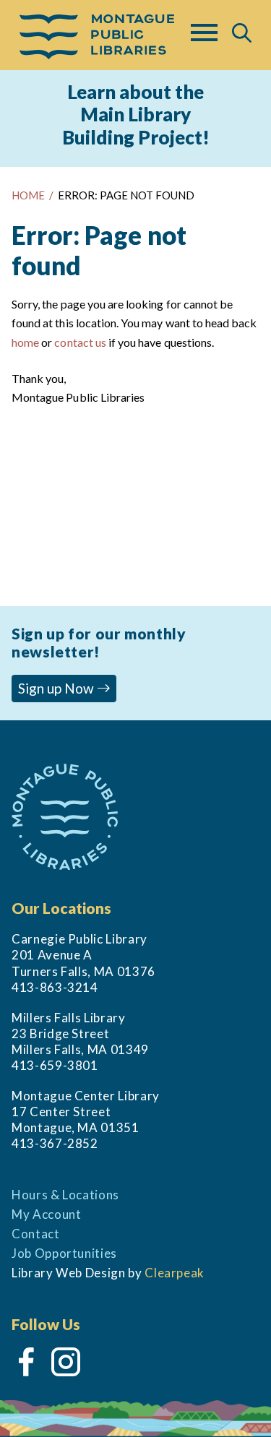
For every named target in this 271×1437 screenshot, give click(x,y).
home (25, 342)
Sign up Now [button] (57, 688)
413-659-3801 (55, 1065)
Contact (36, 1233)
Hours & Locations (65, 1194)
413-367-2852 (55, 1143)
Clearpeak (175, 1272)
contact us (80, 342)
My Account (46, 1214)
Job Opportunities (64, 1253)
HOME (28, 195)
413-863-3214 (55, 987)
